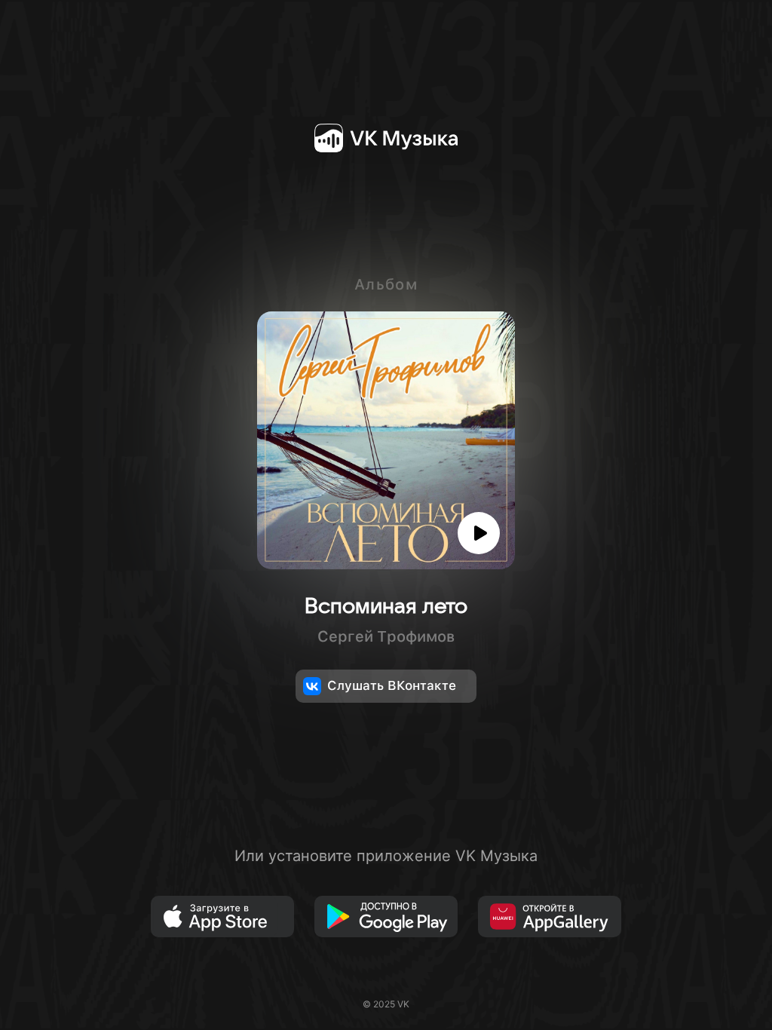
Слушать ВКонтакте (391, 685)
